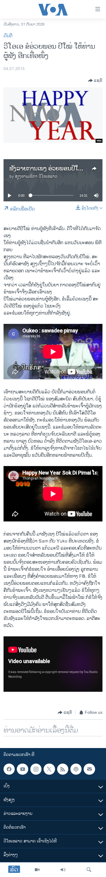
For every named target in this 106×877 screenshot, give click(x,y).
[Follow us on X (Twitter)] (49, 769)
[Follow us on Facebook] (9, 769)
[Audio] (63, 869)
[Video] (37, 869)
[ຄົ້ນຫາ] (89, 869)
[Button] (95, 80)
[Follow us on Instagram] (36, 769)
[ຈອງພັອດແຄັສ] (89, 769)
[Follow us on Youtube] (22, 769)
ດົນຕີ (8, 36)
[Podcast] (76, 769)
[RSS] (62, 769)
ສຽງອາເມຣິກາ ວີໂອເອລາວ (36, 176)
